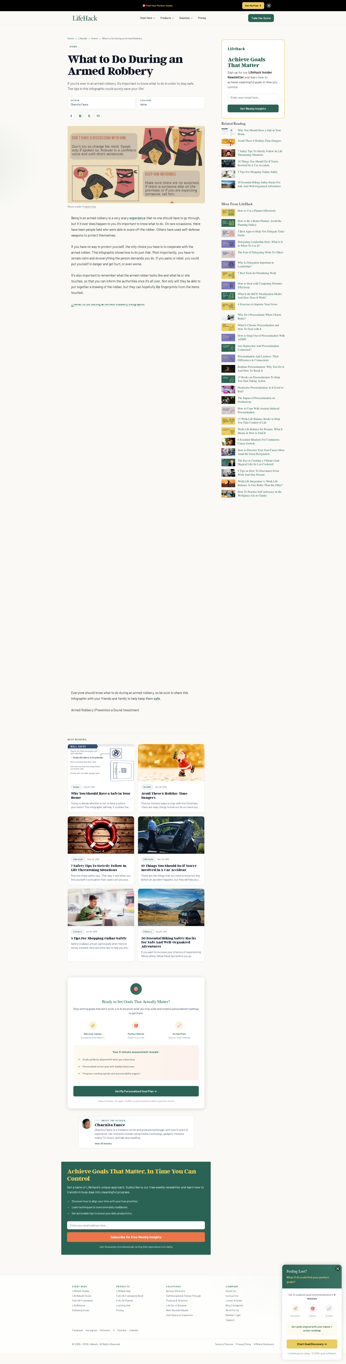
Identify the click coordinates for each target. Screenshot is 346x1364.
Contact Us (232, 1295)
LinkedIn (133, 1330)
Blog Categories (234, 1305)
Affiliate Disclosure (264, 1344)
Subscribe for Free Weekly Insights (135, 1237)
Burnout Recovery (175, 1290)
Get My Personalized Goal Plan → (136, 1091)
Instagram (91, 1330)
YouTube (121, 1330)
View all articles (103, 1143)
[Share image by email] (195, 310)
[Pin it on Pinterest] (80, 116)
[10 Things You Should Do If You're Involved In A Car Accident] (171, 835)
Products (166, 17)
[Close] (268, 5)
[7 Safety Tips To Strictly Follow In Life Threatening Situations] (101, 835)
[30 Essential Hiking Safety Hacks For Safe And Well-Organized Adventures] (171, 907)
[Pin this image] (176, 310)
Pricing (202, 17)
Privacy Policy (243, 1344)
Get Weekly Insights (253, 108)
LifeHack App (123, 1290)
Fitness (147, 931)
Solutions (184, 17)
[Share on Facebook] (71, 116)
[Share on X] (89, 116)
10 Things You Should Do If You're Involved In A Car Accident (169, 868)
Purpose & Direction (177, 1300)
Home (71, 38)
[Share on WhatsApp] (189, 310)
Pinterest (105, 1330)
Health (147, 787)
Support (230, 1319)
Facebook (77, 1330)
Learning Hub (123, 1305)
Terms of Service (224, 1344)
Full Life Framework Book (129, 1295)
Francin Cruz (89, 206)
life (158, 287)
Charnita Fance (79, 104)
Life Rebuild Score (81, 1295)
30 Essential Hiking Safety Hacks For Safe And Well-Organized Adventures (168, 942)
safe (157, 698)
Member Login (233, 1315)
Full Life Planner (124, 1300)
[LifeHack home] (85, 18)
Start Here (146, 17)
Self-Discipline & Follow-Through (183, 1295)
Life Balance (78, 1305)
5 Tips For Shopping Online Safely (99, 938)
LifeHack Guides (80, 1290)
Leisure (77, 931)
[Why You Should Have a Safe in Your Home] (101, 762)
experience (137, 218)
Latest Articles (234, 1300)
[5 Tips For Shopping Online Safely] (101, 907)
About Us (231, 1290)
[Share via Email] (98, 116)
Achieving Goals (80, 1310)
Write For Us (232, 1310)
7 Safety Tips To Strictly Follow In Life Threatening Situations (99, 868)
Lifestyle (82, 38)
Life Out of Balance (176, 1305)
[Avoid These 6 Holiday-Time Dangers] (171, 762)
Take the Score (261, 18)
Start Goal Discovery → (312, 1344)
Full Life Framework (82, 1300)
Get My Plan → (253, 5)
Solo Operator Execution (179, 1315)
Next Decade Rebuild (177, 1310)
